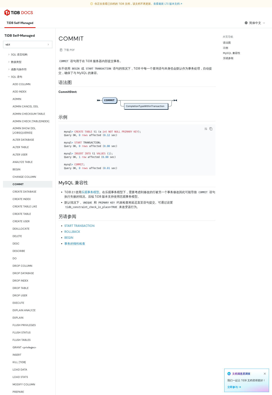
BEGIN (68, 237)
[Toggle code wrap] (205, 128)
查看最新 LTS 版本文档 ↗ (167, 3)
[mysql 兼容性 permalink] (91, 183)
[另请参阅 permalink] (79, 216)
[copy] (211, 128)
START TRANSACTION (79, 226)
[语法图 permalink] (75, 82)
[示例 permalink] (70, 117)
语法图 (227, 42)
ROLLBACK (72, 232)
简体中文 (255, 23)
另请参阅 (228, 58)
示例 (225, 47)
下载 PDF (69, 49)
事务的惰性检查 (74, 243)
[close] (264, 373)
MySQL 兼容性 (231, 53)
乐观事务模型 (90, 192)
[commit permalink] (86, 39)
